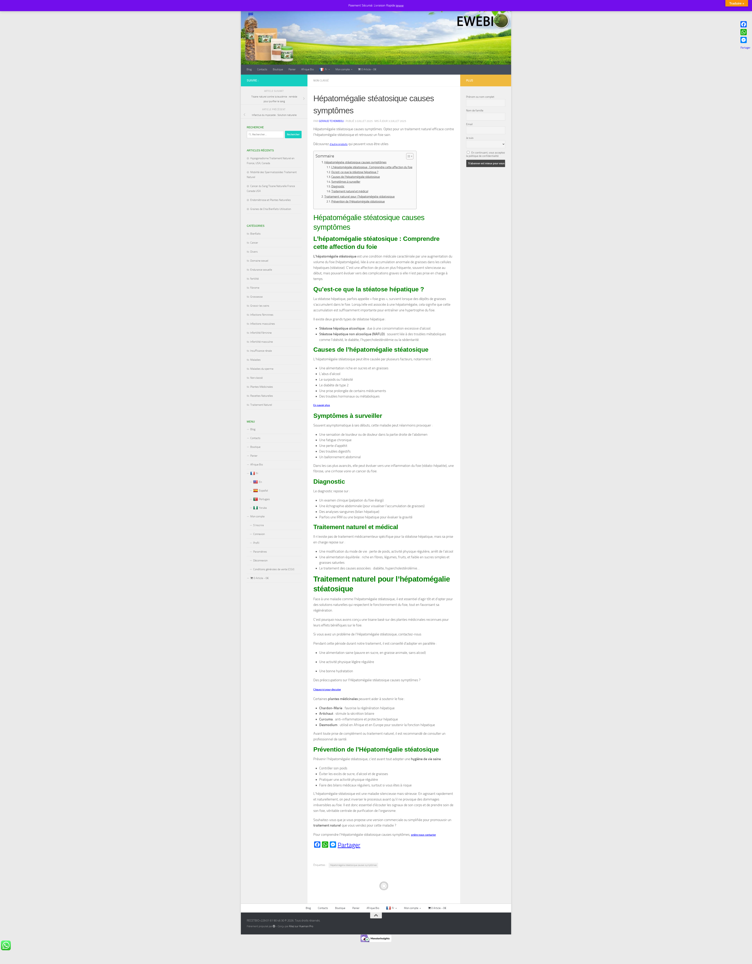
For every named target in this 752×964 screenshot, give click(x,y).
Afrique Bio (307, 69)
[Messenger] (745, 40)
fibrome (254, 287)
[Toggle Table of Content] (407, 156)
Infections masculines (262, 323)
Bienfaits (255, 233)
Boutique (278, 69)
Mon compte (342, 69)
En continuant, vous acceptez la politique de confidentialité (485, 154)
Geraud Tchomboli (331, 121)
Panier (292, 69)
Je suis (470, 138)
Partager (349, 845)
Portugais (264, 499)
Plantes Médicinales (261, 386)
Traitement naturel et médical (349, 191)
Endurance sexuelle (261, 269)
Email (469, 124)
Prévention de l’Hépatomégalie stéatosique (358, 201)
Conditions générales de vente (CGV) (273, 569)
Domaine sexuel (259, 260)
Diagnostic (337, 186)
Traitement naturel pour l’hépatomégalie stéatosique (359, 196)
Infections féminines (261, 314)
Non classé (321, 80)
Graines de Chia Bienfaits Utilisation (270, 209)
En (260, 482)
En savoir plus (321, 405)
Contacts (262, 69)
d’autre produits (339, 144)
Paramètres (260, 551)
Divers (254, 251)
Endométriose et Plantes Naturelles (270, 200)
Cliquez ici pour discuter (327, 689)
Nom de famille (474, 110)
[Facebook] (745, 24)
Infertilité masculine (261, 341)
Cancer (254, 242)
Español (263, 490)
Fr (326, 69)
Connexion (259, 534)
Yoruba (263, 508)
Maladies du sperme (261, 368)
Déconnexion (260, 560)
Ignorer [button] (400, 5)
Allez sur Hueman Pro (301, 926)
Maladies (255, 359)
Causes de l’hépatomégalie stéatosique (355, 177)
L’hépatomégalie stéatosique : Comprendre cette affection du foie (371, 167)
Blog (249, 69)
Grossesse (256, 296)
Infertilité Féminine (261, 332)
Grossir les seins (259, 305)
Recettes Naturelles (261, 396)
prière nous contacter (423, 835)
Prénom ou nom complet (480, 96)
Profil (256, 543)
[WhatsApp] (745, 32)
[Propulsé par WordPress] (274, 926)
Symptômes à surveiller (345, 181)
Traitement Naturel (261, 405)
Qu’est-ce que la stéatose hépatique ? (354, 172)
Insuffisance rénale (261, 350)
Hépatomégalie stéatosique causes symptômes (355, 162)
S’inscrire (258, 525)
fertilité (254, 278)
